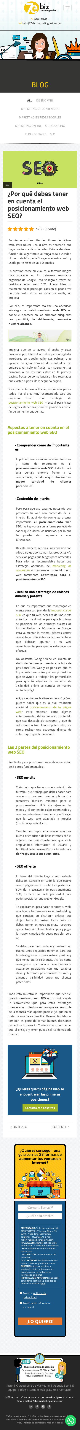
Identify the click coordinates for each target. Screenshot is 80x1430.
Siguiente (59, 1127)
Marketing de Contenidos (40, 109)
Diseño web (44, 100)
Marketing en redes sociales (40, 117)
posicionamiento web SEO (26, 402)
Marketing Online (28, 126)
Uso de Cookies (55, 1422)
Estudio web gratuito (42, 1389)
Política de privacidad (34, 1422)
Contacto (65, 1389)
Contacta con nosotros (40, 1108)
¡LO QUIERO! (40, 1321)
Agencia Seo (61, 1385)
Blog (23, 1389)
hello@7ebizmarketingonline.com (42, 23)
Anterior (20, 1127)
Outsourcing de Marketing (33, 1385)
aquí (43, 1283)
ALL (29, 100)
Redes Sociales (35, 134)
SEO (52, 134)
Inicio (9, 1385)
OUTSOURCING (55, 126)
